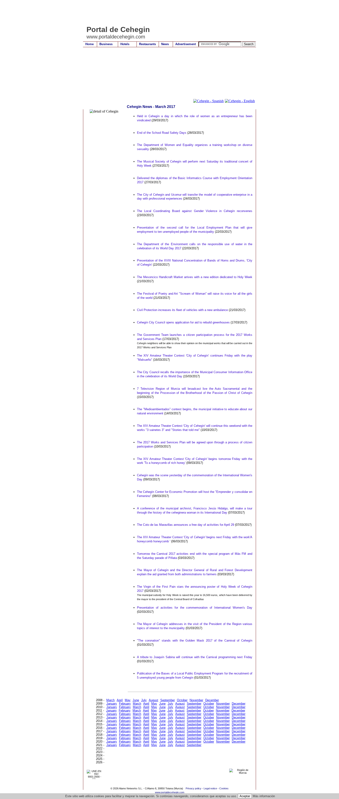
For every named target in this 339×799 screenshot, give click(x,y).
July (144, 700)
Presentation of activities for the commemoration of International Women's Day (194, 607)
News (165, 44)
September (167, 700)
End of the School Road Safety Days (161, 132)
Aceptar (245, 796)
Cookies (224, 788)
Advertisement (185, 44)
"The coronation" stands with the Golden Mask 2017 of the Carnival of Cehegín (194, 640)
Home (89, 44)
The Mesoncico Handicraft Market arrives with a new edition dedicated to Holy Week (194, 277)
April (120, 700)
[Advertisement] (167, 12)
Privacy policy (193, 788)
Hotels (124, 44)
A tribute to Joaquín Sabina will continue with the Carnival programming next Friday (194, 657)
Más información (264, 796)
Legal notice (210, 788)
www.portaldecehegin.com (169, 792)
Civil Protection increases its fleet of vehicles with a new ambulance (182, 310)
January (111, 703)
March (110, 700)
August (153, 700)
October (182, 700)
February (125, 703)
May (128, 700)
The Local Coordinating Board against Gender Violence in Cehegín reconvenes (194, 211)
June (136, 700)
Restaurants (147, 44)
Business (106, 44)
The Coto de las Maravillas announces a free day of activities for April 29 (185, 524)
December (212, 700)
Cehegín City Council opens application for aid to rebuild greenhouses (183, 322)
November (196, 700)
